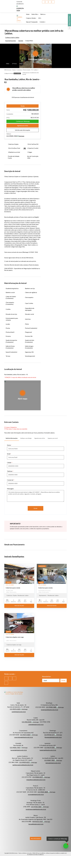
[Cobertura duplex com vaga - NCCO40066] (19, 623)
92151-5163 (37, 821)
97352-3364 (36, 807)
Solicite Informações (12, 438)
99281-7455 (15, 747)
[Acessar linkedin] (49, 2)
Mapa (21, 63)
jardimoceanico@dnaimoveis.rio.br (23, 765)
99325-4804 (43, 792)
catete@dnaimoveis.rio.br (36, 724)
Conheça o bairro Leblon (12, 37)
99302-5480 (51, 707)
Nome (9, 445)
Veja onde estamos (35, 838)
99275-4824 (25, 735)
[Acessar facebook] (43, 2)
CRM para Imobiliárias (41, 853)
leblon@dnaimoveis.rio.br (53, 763)
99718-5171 (49, 735)
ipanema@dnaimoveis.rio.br (48, 750)
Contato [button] (42, 22)
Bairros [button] (42, 14)
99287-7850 (11, 136)
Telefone (9, 471)
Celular (9, 462)
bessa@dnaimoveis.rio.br (35, 824)
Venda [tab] (23, 106)
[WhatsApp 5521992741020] (65, 845)
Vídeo (7, 63)
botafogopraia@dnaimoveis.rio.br (36, 809)
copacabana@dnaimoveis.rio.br (23, 737)
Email (8, 454)
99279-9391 (49, 747)
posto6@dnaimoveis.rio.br (36, 794)
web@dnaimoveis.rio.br (19, 712)
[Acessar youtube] (46, 2)
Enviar (35, 508)
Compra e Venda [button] (30, 18)
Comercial (10, 480)
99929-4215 (24, 762)
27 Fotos (14, 63)
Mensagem (10, 488)
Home (27, 14)
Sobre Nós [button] (34, 14)
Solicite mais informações (22, 130)
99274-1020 (15, 709)
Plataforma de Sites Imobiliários (36, 854)
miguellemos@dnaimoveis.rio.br (35, 779)
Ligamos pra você (53, 438)
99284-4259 (37, 777)
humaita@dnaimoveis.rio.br (19, 750)
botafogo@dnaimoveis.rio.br (49, 710)
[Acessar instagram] (53, 2)
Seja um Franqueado (32, 22)
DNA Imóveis (15, 853)
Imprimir (20, 40)
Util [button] (39, 18)
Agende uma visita (22, 125)
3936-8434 (26, 722)
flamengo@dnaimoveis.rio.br (53, 737)
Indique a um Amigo (26, 438)
